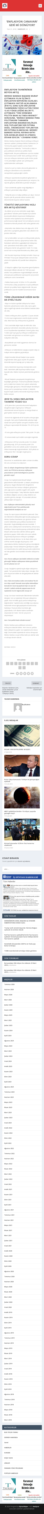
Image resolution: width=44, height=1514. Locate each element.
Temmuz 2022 (9, 1153)
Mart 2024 (8, 1051)
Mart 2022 (8, 1174)
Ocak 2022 (8, 1184)
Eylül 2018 (7, 1389)
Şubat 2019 (8, 1364)
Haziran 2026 (9, 989)
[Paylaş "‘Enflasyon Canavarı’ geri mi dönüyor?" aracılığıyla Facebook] (8, 663)
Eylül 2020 (7, 1266)
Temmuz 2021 (9, 1215)
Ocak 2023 (8, 1123)
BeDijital (36, 1506)
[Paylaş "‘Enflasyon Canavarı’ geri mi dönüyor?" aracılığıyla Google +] (16, 663)
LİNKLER (7, 1463)
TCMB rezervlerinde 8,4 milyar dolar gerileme (20, 951)
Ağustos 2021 (9, 1210)
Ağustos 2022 (9, 1148)
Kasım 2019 (8, 1317)
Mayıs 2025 (8, 1015)
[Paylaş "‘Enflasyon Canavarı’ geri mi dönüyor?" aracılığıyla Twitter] (12, 663)
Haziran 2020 (9, 1282)
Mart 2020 (8, 1297)
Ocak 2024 (8, 1061)
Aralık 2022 (8, 1128)
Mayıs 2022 (8, 1164)
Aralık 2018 (8, 1374)
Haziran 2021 (9, 1220)
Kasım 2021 (8, 1195)
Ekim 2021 (7, 1200)
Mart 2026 (8, 1000)
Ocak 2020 (8, 1307)
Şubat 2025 (8, 1025)
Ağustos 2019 (9, 1333)
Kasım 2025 (8, 1010)
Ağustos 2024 (9, 1041)
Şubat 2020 (8, 1302)
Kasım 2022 (8, 1133)
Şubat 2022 (8, 1179)
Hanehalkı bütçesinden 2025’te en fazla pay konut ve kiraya (20, 945)
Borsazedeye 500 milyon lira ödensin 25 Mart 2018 (20, 964)
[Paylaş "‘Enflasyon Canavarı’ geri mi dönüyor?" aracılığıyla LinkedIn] (28, 663)
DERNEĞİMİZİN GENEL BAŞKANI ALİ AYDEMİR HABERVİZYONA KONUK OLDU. (19, 922)
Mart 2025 (8, 1020)
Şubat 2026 (8, 1005)
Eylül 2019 (7, 1328)
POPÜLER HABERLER (11, 1473)
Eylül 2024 (7, 1036)
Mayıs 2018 (8, 1410)
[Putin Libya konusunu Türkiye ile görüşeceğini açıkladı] (22, 766)
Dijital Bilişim (23, 1506)
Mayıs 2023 (8, 1102)
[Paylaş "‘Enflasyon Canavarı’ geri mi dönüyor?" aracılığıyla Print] (24, 668)
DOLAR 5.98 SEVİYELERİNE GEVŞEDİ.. (17, 749)
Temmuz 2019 (9, 1338)
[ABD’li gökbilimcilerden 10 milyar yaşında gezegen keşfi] (22, 797)
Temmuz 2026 (9, 984)
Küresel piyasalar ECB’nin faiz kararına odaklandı (19, 844)
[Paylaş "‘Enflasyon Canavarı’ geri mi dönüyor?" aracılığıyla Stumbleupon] (36, 663)
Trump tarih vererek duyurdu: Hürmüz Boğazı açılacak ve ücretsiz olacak (20, 929)
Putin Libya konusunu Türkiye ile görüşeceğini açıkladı (21, 780)
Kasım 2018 (8, 1379)
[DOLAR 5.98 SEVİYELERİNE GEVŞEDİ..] (22, 735)
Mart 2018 (8, 1420)
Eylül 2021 (7, 1205)
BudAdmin (26, 704)
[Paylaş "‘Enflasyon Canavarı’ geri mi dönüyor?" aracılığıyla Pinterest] (24, 663)
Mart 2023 (8, 1112)
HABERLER (21, 29)
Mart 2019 (8, 1358)
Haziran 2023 (9, 1097)
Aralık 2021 (8, 1189)
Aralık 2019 (8, 1312)
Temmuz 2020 (9, 1276)
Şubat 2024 (8, 1056)
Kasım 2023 (8, 1072)
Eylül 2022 (7, 1143)
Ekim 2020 (7, 1261)
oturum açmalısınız (23, 861)
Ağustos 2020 (9, 1271)
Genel (6, 1442)
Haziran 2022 (9, 1159)
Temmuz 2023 (9, 1092)
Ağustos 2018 (9, 1394)
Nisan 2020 (8, 1292)
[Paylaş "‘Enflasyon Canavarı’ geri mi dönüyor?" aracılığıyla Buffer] (32, 663)
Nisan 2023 (8, 1107)
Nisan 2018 (8, 1415)
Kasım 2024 (8, 1030)
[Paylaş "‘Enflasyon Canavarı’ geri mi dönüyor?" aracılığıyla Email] (20, 668)
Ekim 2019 (7, 1323)
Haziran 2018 (9, 1405)
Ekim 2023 (7, 1077)
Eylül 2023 (7, 1082)
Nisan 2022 (8, 1169)
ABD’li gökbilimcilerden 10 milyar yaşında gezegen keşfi (20, 812)
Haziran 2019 (9, 1343)
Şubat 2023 (8, 1118)
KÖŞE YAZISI (8, 1458)
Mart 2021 (8, 1235)
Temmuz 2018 (9, 1399)
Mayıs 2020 (8, 1287)
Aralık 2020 (8, 1251)
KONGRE (7, 1453)
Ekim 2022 (7, 1138)
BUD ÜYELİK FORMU (11, 1432)
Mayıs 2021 (8, 1225)
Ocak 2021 (8, 1246)
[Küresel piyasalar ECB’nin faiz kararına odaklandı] (22, 829)
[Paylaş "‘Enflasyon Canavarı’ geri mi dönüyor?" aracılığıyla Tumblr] (20, 663)
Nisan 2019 (8, 1353)
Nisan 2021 (8, 1230)
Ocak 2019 (8, 1369)
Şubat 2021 (8, 1241)
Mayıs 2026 (8, 995)
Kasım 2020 (8, 1256)
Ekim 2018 (7, 1384)
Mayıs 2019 (8, 1348)
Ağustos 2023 (9, 1087)
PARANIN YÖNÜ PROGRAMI (13, 1468)
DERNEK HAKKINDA (11, 1437)
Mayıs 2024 (8, 1046)
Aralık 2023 (8, 1066)
